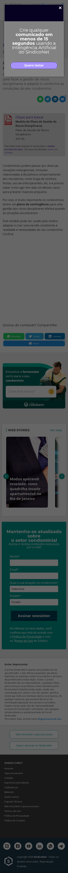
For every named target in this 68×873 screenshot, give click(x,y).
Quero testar (34, 65)
